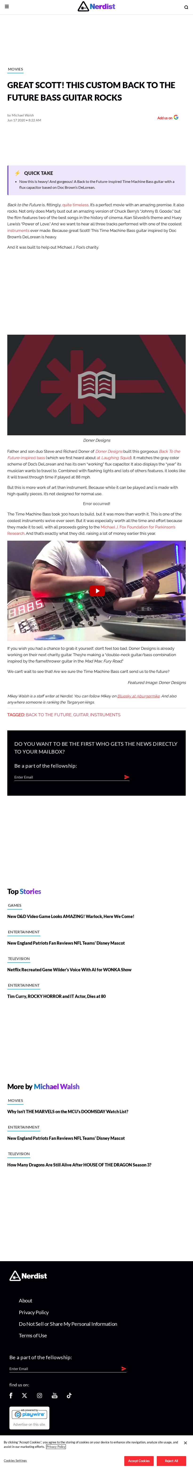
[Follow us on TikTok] (69, 1397)
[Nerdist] (96, 7)
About (25, 1300)
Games (14, 905)
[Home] (28, 1279)
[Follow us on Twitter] (24, 1397)
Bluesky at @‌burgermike (138, 696)
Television (19, 958)
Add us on (163, 118)
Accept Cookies (139, 1461)
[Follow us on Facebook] (10, 1397)
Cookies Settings (15, 1460)
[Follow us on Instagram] (39, 1397)
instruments (18, 230)
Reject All (171, 1461)
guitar (80, 714)
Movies (15, 69)
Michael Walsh (23, 115)
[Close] (185, 1443)
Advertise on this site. (29, 1424)
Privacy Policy (34, 1312)
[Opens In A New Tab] (29, 1414)
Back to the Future (49, 714)
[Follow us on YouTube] (54, 1397)
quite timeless (75, 205)
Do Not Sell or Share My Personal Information (68, 1324)
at (113, 458)
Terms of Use (33, 1335)
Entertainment (24, 932)
